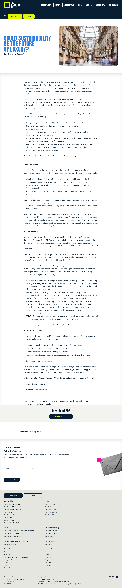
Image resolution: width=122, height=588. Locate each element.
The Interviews (50, 541)
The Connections (10, 512)
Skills (80, 5)
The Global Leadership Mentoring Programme (19, 531)
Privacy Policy (9, 568)
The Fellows (8, 517)
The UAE (48, 562)
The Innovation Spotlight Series (15, 533)
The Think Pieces (51, 531)
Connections (69, 5)
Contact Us (8, 562)
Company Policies (10, 560)
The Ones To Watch (10, 544)
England (47, 552)
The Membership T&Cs (12, 523)
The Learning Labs (10, 539)
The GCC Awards (51, 512)
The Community (9, 515)
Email (32, 468)
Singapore (48, 560)
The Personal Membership (13, 507)
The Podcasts (49, 539)
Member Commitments (12, 520)
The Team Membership (12, 504)
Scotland (48, 554)
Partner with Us (9, 552)
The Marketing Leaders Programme (16, 541)
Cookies (6, 565)
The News (48, 544)
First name (8, 468)
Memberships (46, 5)
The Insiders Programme (12, 536)
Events (57, 5)
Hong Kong (49, 557)
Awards (89, 5)
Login (28, 16)
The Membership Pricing (12, 509)
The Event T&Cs (50, 515)
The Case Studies (51, 533)
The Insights (113, 5)
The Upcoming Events (52, 504)
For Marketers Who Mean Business (16, 557)
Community (100, 5)
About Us (7, 554)
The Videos (49, 536)
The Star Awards (50, 509)
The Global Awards (51, 507)
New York (48, 565)
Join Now (15, 16)
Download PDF (61, 416)
